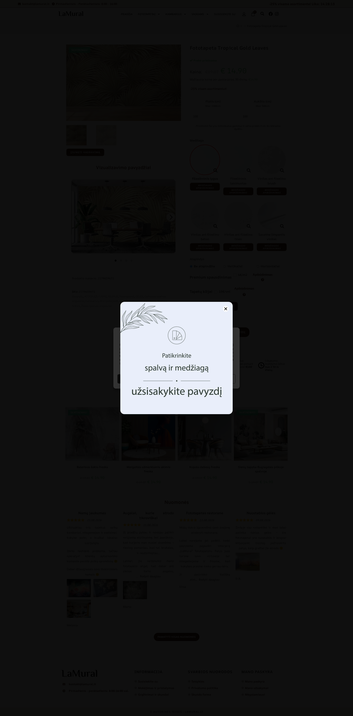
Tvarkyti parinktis (206, 379)
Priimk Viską (146, 379)
